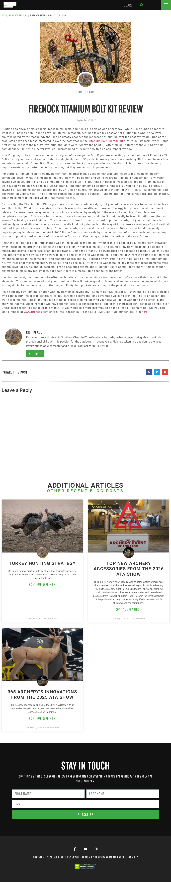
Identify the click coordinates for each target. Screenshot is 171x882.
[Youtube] (85, 849)
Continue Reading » (42, 584)
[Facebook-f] (74, 849)
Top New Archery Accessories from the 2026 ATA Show (129, 569)
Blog (4, 15)
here (144, 311)
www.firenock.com (36, 311)
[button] (166, 5)
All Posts (35, 354)
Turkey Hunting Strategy (42, 563)
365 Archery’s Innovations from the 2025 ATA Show (42, 694)
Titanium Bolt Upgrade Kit (106, 141)
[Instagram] (96, 849)
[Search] (141, 5)
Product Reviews (18, 15)
